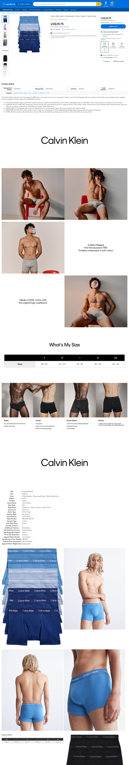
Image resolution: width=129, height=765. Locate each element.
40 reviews (64, 19)
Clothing (26, 13)
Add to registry (120, 61)
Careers (66, 10)
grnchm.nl (67, 33)
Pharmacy (58, 10)
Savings (24, 10)
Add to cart (113, 26)
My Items (73, 10)
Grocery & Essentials (35, 10)
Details (116, 57)
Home (3, 13)
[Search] (99, 4)
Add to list (107, 61)
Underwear (42, 93)
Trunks (47, 93)
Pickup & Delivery (48, 10)
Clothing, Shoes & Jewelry (13, 13)
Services (17, 10)
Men (22, 13)
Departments (9, 10)
